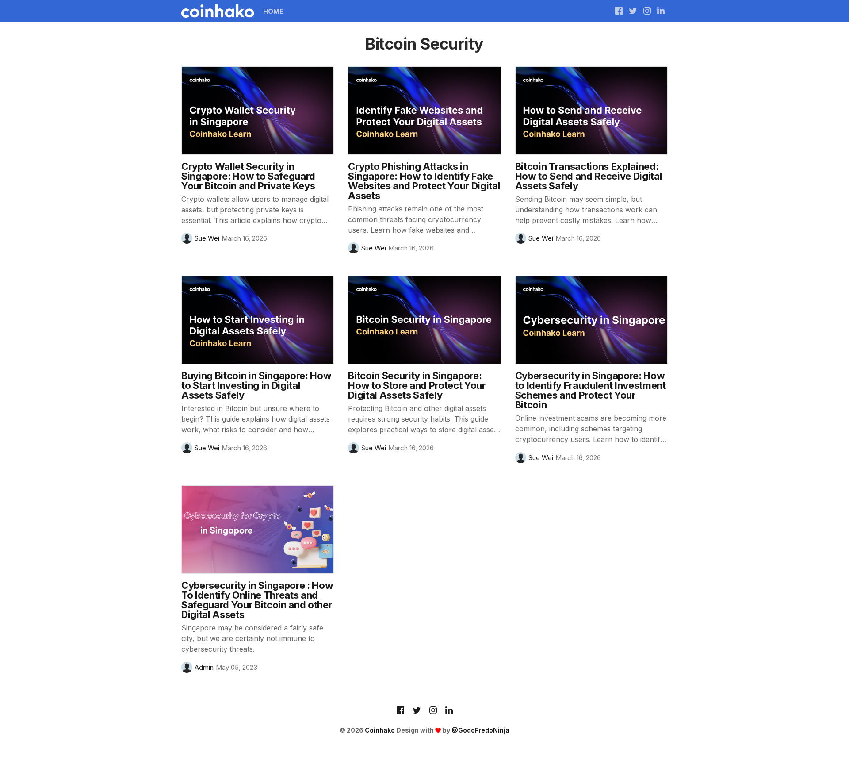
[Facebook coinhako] (619, 11)
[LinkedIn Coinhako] (449, 711)
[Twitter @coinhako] (633, 11)
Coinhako (380, 730)
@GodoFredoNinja (480, 730)
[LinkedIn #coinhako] (661, 11)
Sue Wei (207, 238)
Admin (204, 667)
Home (273, 11)
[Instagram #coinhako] (647, 11)
